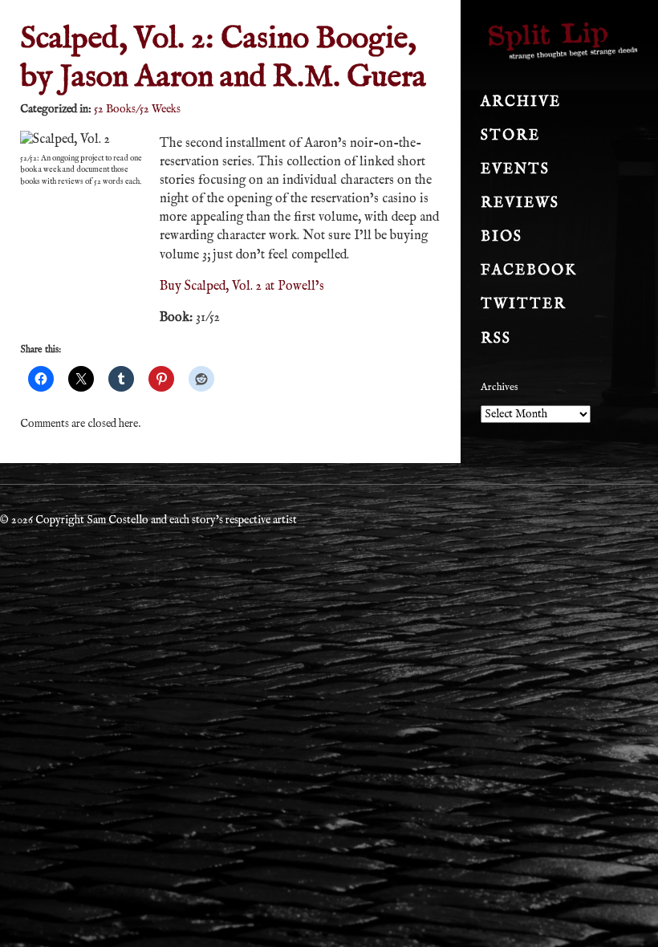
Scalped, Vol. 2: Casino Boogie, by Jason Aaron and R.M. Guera (223, 58)
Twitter (524, 304)
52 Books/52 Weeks (137, 109)
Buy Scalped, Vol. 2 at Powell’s (242, 286)
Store (510, 136)
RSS (496, 339)
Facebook (529, 271)
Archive (521, 102)
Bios (501, 237)
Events (515, 170)
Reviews (520, 203)
